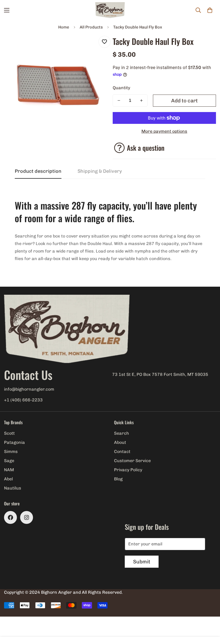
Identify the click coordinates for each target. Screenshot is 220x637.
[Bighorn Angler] (110, 10)
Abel (8, 478)
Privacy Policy (128, 469)
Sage (9, 460)
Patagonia (14, 442)
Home (63, 27)
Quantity (121, 87)
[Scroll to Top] (209, 608)
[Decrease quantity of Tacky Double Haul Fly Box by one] (119, 100)
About (120, 442)
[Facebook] (10, 517)
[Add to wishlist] (104, 42)
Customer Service (132, 460)
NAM (9, 469)
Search (121, 433)
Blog (118, 478)
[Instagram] (26, 517)
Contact (122, 451)
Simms (11, 451)
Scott (9, 433)
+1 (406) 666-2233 (23, 399)
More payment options (164, 131)
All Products (91, 27)
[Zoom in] (96, 46)
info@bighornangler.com (29, 389)
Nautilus (12, 488)
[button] (210, 10)
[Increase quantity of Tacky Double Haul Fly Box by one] (141, 100)
